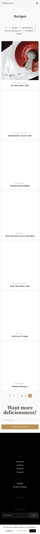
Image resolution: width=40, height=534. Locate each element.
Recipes (20, 483)
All (6, 28)
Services (20, 465)
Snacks (14, 28)
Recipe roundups (20, 487)
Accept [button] (33, 531)
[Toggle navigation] (32, 3)
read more (9, 531)
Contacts (20, 472)
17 (26, 396)
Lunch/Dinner (27, 28)
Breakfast (29, 31)
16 (22, 396)
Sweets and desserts (13, 31)
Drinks (19, 34)
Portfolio (20, 469)
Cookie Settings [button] (22, 531)
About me (20, 462)
